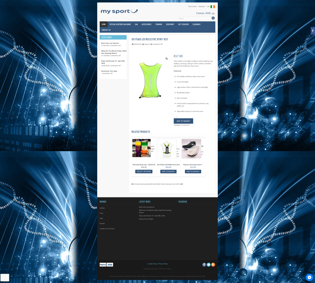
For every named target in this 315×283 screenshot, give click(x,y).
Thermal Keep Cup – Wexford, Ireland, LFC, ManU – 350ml (143, 166)
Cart (208, 6)
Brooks (102, 223)
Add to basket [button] (168, 171)
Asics (101, 213)
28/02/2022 (138, 44)
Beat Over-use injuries (146, 207)
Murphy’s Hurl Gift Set (173, 184)
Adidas (102, 208)
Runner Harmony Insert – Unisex (193, 166)
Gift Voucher (183, 24)
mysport (147, 44)
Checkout (201, 6)
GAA (136, 24)
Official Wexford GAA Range (120, 24)
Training (158, 24)
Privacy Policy (163, 264)
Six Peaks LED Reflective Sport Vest (150, 39)
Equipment (170, 24)
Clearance (196, 24)
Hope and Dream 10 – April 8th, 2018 (152, 216)
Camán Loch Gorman (107, 229)
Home (104, 24)
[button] (167, 59)
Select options (144, 171)
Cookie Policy (152, 264)
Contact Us (106, 29)
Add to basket (183, 121)
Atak (101, 218)
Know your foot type (146, 219)
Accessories (146, 24)
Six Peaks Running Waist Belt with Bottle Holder (149, 184)
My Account (193, 6)
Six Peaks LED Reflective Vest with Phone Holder (168, 166)
